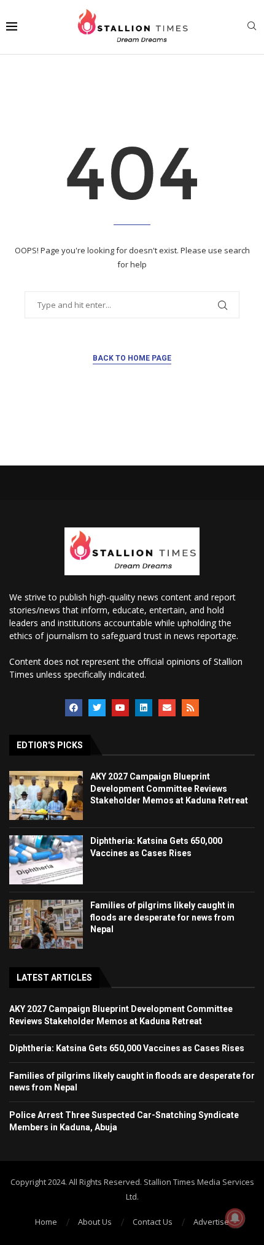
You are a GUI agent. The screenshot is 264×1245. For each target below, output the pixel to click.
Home (46, 1221)
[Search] (252, 27)
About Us (95, 1221)
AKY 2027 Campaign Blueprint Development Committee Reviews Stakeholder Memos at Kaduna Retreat (169, 788)
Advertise (211, 1221)
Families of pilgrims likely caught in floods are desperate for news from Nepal (162, 917)
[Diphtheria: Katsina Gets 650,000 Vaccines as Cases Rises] (46, 859)
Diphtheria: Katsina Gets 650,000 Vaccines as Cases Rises (126, 1048)
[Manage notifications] (235, 1218)
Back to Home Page (132, 358)
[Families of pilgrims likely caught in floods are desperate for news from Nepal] (46, 924)
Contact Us (153, 1221)
